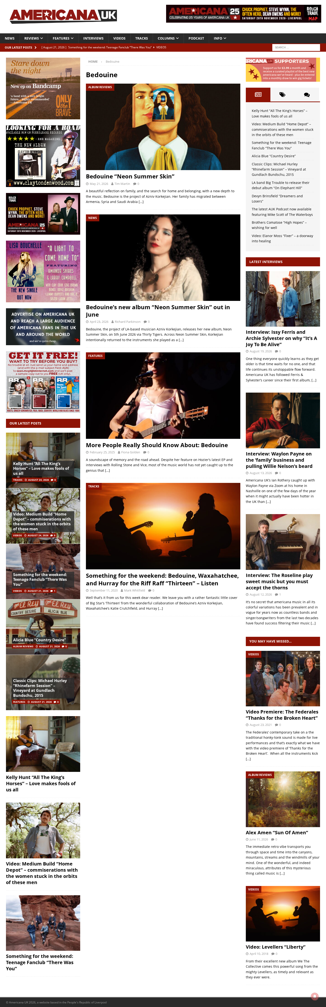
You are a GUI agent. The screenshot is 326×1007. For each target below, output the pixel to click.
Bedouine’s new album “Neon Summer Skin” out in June (158, 310)
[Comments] (307, 94)
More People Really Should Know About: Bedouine (157, 445)
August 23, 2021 (261, 725)
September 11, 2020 (104, 590)
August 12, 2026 (261, 594)
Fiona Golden (130, 452)
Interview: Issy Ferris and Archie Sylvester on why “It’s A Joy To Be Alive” (281, 338)
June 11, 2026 (259, 839)
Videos (119, 38)
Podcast (196, 38)
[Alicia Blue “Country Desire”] (43, 627)
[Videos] (283, 678)
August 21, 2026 (38, 590)
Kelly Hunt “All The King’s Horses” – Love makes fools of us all (41, 468)
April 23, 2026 (99, 321)
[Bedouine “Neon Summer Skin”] (163, 127)
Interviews (93, 38)
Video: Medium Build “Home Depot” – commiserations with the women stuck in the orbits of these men (42, 521)
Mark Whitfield (134, 590)
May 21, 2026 (99, 184)
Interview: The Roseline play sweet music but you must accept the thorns (279, 581)
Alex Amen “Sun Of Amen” (277, 832)
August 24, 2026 (38, 479)
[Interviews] (283, 299)
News (10, 38)
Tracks (141, 38)
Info (218, 38)
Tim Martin (122, 184)
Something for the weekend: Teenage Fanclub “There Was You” (40, 579)
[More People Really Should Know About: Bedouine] (163, 395)
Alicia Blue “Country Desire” (39, 640)
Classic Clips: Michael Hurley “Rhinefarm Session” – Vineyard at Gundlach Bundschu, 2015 (40, 688)
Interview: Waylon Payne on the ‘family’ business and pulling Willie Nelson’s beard (279, 459)
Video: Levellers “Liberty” (275, 947)
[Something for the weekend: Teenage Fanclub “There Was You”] (43, 923)
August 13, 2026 (261, 473)
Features (61, 38)
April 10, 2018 (259, 953)
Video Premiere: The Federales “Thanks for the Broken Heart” (282, 714)
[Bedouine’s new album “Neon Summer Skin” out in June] (163, 257)
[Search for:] (296, 47)
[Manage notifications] (315, 996)
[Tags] (282, 94)
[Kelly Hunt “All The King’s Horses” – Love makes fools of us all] (43, 744)
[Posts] (258, 94)
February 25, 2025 (102, 452)
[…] (141, 201)
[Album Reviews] (283, 799)
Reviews (31, 38)
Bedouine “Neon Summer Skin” (130, 176)
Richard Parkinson (128, 321)
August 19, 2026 (261, 351)
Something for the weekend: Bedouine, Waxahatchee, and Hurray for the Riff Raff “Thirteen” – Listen (162, 579)
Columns (166, 38)
